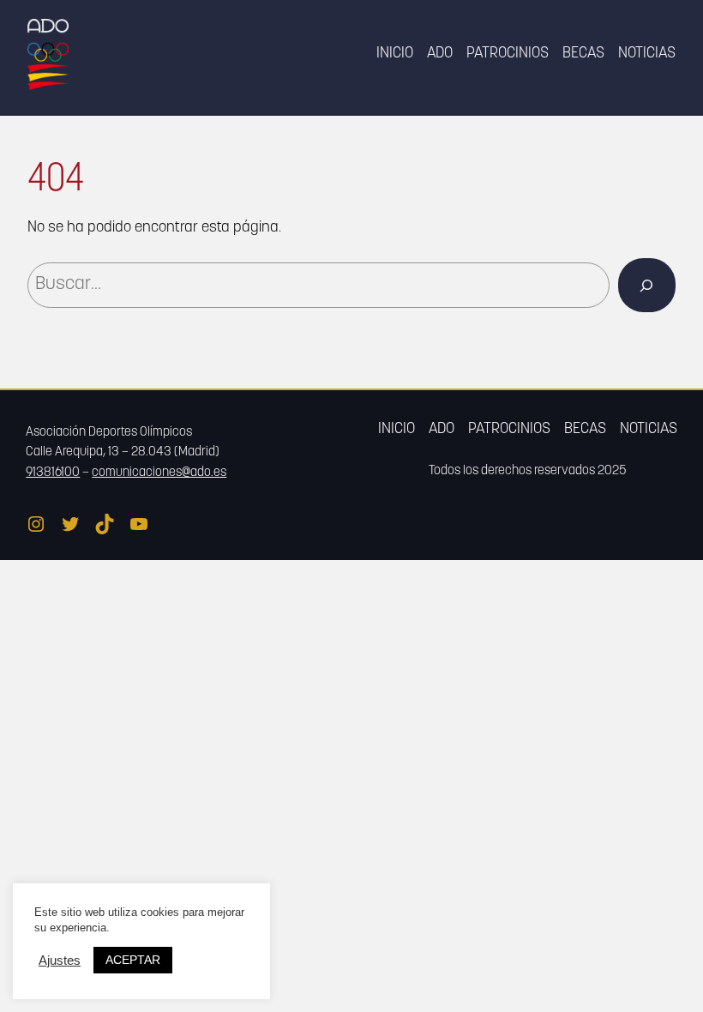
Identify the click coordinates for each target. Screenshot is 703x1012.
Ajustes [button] (60, 960)
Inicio (394, 53)
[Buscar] (647, 285)
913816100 (53, 473)
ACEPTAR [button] (132, 960)
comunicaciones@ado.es (159, 473)
